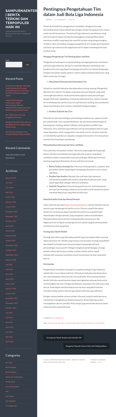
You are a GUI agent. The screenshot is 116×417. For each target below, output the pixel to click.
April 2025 (10, 226)
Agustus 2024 (11, 260)
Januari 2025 (11, 240)
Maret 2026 (10, 197)
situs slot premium (12, 387)
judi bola (51, 323)
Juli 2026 (9, 183)
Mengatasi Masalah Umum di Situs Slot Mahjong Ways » (86, 346)
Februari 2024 (11, 289)
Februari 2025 (11, 236)
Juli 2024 (9, 265)
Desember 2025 (12, 212)
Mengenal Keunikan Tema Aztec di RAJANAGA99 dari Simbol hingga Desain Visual (18, 124)
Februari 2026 (11, 202)
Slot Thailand (10, 401)
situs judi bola (99, 323)
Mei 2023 (9, 322)
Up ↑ (100, 362)
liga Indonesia (88, 323)
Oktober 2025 (11, 221)
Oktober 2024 (11, 250)
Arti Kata (9, 362)
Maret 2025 (10, 231)
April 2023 (10, 327)
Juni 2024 (9, 269)
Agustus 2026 (11, 178)
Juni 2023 (9, 318)
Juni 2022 (9, 332)
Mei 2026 (9, 192)
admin (49, 20)
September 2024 (12, 255)
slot (7, 391)
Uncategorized (11, 406)
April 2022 (10, 342)
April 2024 (10, 279)
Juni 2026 (9, 188)
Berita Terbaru (11, 372)
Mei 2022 (9, 337)
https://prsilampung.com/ (76, 205)
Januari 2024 (11, 293)
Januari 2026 (11, 207)
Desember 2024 (12, 245)
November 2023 (12, 303)
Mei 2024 (9, 274)
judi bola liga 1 (59, 323)
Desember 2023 (12, 298)
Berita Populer (11, 367)
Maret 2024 (10, 284)
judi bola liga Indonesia (74, 323)
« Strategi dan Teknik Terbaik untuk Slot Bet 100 (63, 338)
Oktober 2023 (11, 308)
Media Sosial (10, 382)
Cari (8, 60)
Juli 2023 (9, 313)
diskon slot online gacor (14, 377)
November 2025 (12, 216)
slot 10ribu (10, 396)
